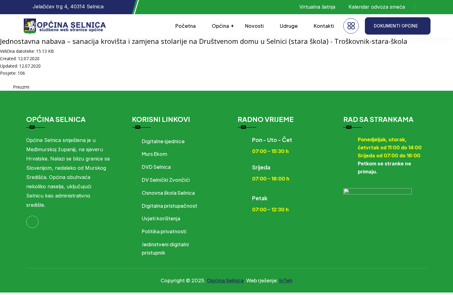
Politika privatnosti (164, 231)
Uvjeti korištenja (161, 218)
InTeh (285, 280)
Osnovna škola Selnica (168, 192)
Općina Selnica (225, 280)
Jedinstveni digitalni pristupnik (165, 248)
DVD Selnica (156, 167)
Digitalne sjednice (163, 141)
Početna (185, 26)
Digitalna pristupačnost (169, 205)
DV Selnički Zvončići (166, 180)
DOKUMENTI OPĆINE (396, 25)
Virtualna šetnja (317, 7)
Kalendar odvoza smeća (377, 7)
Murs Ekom (154, 154)
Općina (220, 26)
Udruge (289, 26)
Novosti (254, 26)
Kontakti (324, 26)
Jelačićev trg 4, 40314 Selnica (68, 6)
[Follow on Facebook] (425, 7)
